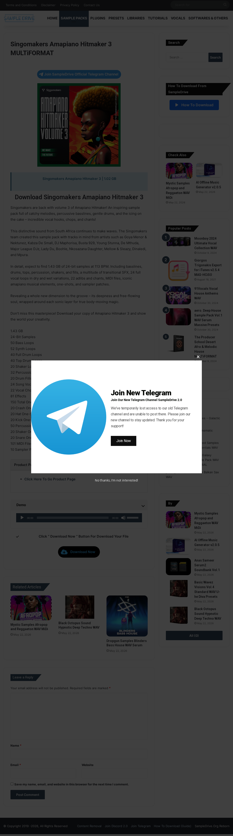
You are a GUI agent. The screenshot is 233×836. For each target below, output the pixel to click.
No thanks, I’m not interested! (116, 480)
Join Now (123, 441)
